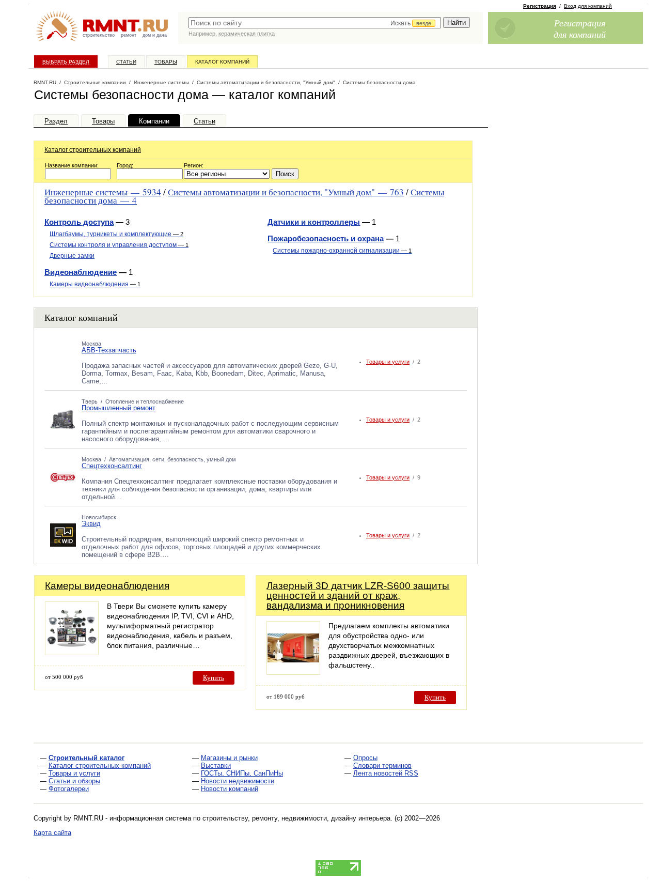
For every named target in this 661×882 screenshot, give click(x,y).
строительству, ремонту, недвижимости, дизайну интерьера (296, 818)
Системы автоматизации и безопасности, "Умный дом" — (286, 192)
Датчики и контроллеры (313, 222)
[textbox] (314, 22)
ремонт (128, 35)
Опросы (365, 758)
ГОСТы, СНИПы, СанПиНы (242, 773)
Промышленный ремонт (118, 408)
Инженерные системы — (102, 192)
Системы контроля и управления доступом (119, 245)
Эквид (91, 524)
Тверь (90, 401)
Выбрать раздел (65, 62)
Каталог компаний (222, 62)
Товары (165, 62)
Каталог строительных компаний (92, 149)
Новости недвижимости (237, 781)
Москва (91, 344)
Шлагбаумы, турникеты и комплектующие (116, 234)
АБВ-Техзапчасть (109, 350)
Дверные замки (72, 255)
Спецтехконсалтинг (112, 466)
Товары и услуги (388, 362)
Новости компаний (229, 789)
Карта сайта (52, 833)
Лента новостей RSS (385, 773)
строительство (99, 35)
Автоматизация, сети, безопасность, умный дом (172, 459)
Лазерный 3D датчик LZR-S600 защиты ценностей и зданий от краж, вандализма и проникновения (357, 595)
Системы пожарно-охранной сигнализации (342, 250)
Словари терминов (382, 765)
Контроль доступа (79, 222)
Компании (154, 121)
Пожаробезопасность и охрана (325, 238)
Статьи (126, 62)
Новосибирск (99, 517)
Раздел (56, 121)
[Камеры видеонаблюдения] (71, 652)
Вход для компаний (588, 6)
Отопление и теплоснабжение (144, 401)
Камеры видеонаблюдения (95, 284)
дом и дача (155, 35)
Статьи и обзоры (74, 781)
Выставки (216, 765)
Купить (213, 678)
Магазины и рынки (229, 758)
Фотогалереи (69, 789)
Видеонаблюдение (80, 272)
